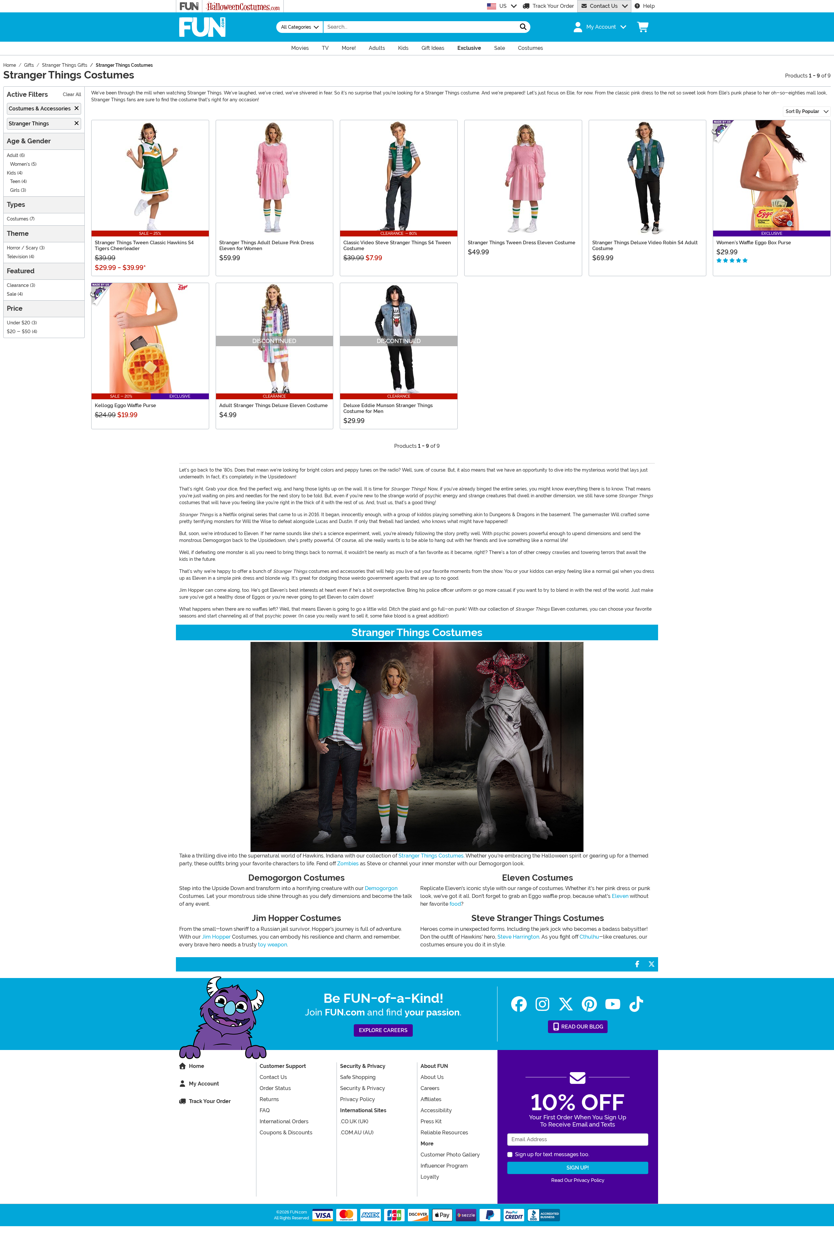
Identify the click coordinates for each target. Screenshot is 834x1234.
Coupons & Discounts (286, 1132)
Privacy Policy (357, 1099)
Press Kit (431, 1121)
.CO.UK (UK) (354, 1121)
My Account (204, 1084)
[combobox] (420, 27)
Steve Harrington (518, 937)
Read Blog (581, 1027)
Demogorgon (381, 888)
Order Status (275, 1088)
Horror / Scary (22, 248)
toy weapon (272, 945)
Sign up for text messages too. (552, 1154)
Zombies (348, 863)
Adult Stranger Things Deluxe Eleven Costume (273, 405)
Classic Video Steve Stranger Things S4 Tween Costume (397, 245)
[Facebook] (519, 1004)
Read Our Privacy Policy (577, 1180)
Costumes (17, 219)
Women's (20, 164)
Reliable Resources (444, 1132)
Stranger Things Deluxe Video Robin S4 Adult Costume (645, 245)
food (455, 904)
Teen (15, 181)
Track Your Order (553, 6)
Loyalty (430, 1177)
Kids (11, 173)
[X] (566, 1004)
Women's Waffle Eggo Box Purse (753, 243)
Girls (15, 190)
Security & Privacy (362, 1088)
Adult (12, 155)
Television (17, 257)
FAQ (265, 1110)
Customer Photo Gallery (450, 1155)
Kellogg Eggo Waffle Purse (125, 405)
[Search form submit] (523, 27)
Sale (11, 294)
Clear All (72, 94)
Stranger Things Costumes (431, 856)
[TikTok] (636, 1004)
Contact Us (604, 6)
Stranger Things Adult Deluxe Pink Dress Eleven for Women (266, 245)
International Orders (284, 1121)
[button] (599, 27)
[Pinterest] (589, 1004)
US (503, 6)
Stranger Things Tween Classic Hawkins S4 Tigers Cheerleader (144, 245)
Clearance (18, 285)
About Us (432, 1077)
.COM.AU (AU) (357, 1132)
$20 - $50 (19, 331)
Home (196, 1066)
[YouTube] (613, 1004)
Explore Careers (383, 1030)
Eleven (620, 896)
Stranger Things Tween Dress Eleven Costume (521, 243)
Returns (269, 1099)
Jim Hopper (216, 937)
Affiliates (431, 1099)
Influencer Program (444, 1166)
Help (649, 6)
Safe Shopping (358, 1077)
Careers (430, 1088)
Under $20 (18, 323)
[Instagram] (542, 1004)
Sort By (802, 111)
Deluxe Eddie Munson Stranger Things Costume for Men (388, 408)
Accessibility (436, 1110)
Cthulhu (589, 937)
